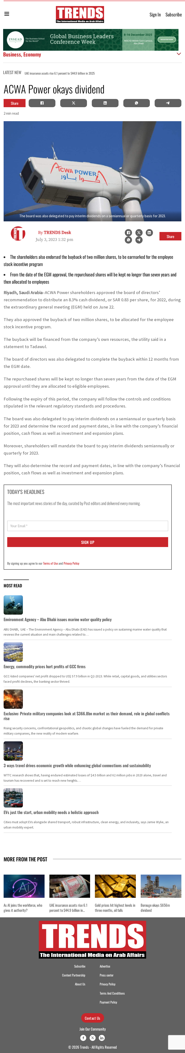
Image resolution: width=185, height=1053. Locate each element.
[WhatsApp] (136, 103)
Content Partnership (73, 975)
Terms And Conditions (112, 993)
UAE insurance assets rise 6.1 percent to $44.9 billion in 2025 (60, 73)
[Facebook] (42, 103)
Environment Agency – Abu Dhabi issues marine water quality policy (58, 619)
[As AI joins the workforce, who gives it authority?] (24, 886)
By (54, 232)
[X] (73, 103)
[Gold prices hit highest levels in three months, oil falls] (115, 886)
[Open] (6, 14)
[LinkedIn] (105, 103)
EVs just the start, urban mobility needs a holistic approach (51, 812)
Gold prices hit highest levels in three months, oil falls (115, 907)
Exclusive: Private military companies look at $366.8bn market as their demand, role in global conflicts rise (87, 715)
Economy (32, 54)
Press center (106, 975)
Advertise (105, 966)
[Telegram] (168, 103)
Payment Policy (108, 1002)
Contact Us (92, 1018)
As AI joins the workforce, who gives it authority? (23, 907)
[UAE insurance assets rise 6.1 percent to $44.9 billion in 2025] (69, 886)
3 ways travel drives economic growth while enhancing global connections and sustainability (77, 765)
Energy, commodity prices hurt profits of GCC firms (45, 666)
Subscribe (173, 14)
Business (12, 54)
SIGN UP (87, 542)
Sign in (155, 14)
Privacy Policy (71, 563)
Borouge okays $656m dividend (155, 907)
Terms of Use (50, 563)
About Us (80, 984)
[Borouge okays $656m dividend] (161, 886)
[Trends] (80, 14)
